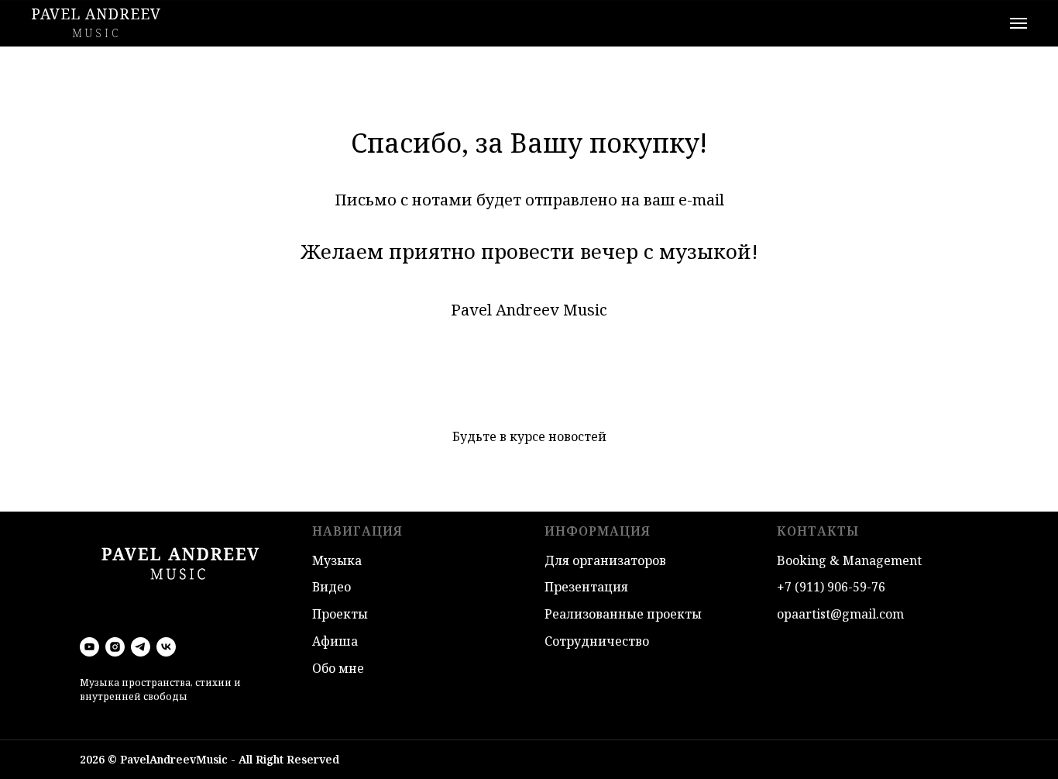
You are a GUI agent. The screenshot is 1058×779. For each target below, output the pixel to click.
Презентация (586, 586)
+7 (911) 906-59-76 (831, 586)
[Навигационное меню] (1018, 23)
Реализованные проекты (623, 613)
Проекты (340, 613)
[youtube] (89, 647)
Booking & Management (849, 560)
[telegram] (140, 647)
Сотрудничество (596, 641)
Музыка (337, 560)
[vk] (166, 647)
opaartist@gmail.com (840, 613)
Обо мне (338, 668)
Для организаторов (605, 560)
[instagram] (115, 647)
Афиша (335, 641)
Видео (331, 586)
